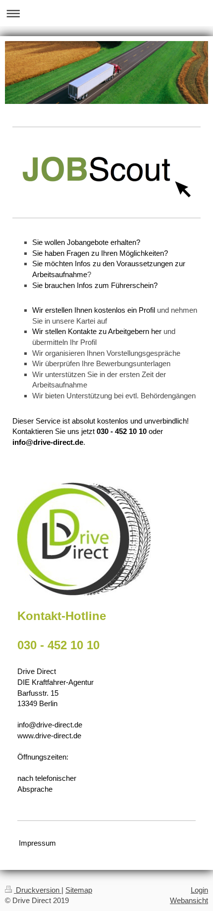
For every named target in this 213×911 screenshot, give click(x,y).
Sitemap (78, 890)
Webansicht (189, 900)
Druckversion (37, 890)
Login (199, 890)
